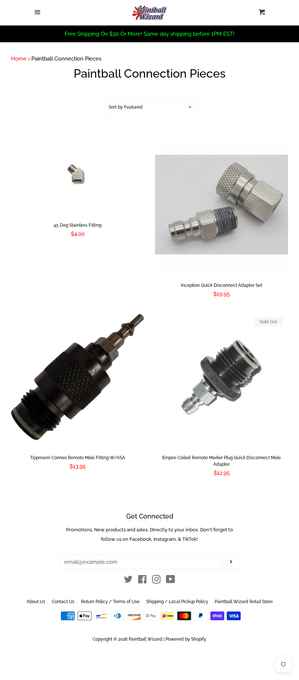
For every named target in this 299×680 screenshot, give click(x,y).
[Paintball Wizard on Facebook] (142, 581)
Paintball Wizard (145, 639)
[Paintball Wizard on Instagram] (156, 581)
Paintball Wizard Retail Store (244, 601)
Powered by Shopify (186, 639)
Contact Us (63, 601)
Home (19, 58)
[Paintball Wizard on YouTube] (170, 581)
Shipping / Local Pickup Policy (177, 601)
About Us (36, 601)
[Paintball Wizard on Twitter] (128, 581)
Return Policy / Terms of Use (110, 601)
